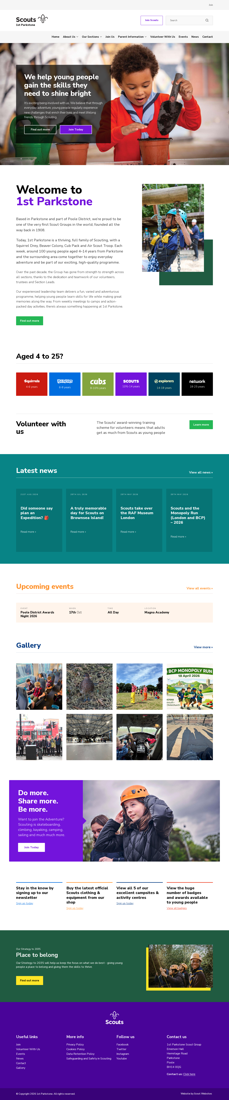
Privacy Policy (75, 1045)
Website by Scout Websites (196, 1093)
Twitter (121, 1049)
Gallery (20, 1068)
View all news (200, 472)
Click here (189, 1074)
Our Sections (90, 37)
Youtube (121, 1059)
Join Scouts (151, 20)
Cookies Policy (75, 1049)
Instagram (122, 1054)
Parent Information (131, 37)
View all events (199, 588)
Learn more (201, 425)
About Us (69, 37)
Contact (207, 37)
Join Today (76, 130)
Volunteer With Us (162, 37)
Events (183, 37)
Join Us (110, 37)
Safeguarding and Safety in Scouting (88, 1059)
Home (55, 37)
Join (211, 5)
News (195, 37)
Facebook (122, 1045)
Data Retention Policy (80, 1054)
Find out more (40, 130)
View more (202, 647)
